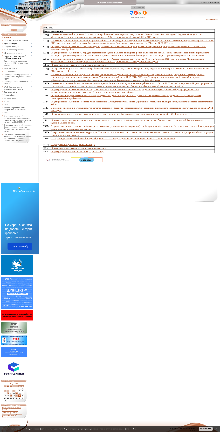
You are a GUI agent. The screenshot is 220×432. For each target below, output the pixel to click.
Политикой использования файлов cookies (120, 429)
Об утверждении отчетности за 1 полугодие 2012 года (77, 151)
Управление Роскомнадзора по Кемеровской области (12, 414)
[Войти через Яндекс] (136, 13)
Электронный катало (8, 417)
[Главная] (4, 20)
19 (11, 395)
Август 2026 (14, 384)
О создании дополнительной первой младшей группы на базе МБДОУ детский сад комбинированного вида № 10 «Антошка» (113, 138)
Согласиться (205, 428)
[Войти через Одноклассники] (145, 13)
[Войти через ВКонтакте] (131, 13)
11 (8, 393)
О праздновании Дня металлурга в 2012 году (73, 144)
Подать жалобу (20, 246)
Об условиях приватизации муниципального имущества (78, 65)
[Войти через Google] (140, 13)
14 (17, 393)
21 (17, 395)
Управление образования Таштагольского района (10, 411)
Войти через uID (138, 7)
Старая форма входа (138, 17)
